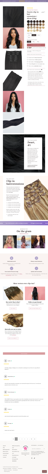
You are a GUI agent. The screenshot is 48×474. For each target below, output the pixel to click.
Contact (4, 457)
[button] (40, 30)
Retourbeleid (14, 468)
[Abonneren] (44, 448)
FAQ (4, 447)
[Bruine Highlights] (31, 24)
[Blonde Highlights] (40, 27)
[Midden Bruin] (28, 24)
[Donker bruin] (34, 21)
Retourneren (5, 451)
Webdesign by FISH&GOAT (7, 468)
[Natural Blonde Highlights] (43, 27)
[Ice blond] (34, 30)
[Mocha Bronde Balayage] (43, 21)
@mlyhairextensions (24, 233)
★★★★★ (14, 461)
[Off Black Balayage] (40, 21)
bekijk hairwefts (13, 338)
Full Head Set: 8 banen (32, 10)
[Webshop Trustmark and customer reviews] (25, 448)
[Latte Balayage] (37, 27)
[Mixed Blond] (43, 24)
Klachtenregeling (7, 471)
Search (4, 445)
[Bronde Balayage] (40, 24)
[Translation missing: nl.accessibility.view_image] (13, 293)
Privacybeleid (20, 468)
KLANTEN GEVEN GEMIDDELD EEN (39, 47)
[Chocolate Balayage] (34, 24)
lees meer (13, 308)
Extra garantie (15, 459)
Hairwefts (14, 335)
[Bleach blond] (28, 30)
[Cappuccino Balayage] (34, 27)
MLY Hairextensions (9, 466)
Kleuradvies (14, 449)
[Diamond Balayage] (37, 30)
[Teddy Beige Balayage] (28, 27)
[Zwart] (28, 21)
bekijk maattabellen (35, 308)
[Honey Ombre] (31, 27)
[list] (24, 266)
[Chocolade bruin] (37, 21)
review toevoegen (24, 353)
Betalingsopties (6, 449)
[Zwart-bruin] (31, 21)
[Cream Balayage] (37, 24)
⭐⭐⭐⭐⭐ (30, 8)
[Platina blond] (31, 30)
